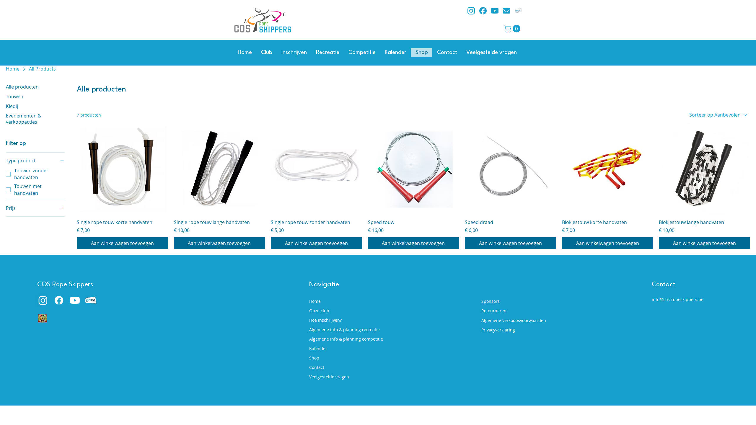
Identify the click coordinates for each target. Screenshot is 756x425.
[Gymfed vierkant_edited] (518, 10)
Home (315, 301)
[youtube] (494, 10)
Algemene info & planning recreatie (342, 329)
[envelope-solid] (506, 10)
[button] (513, 28)
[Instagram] (43, 300)
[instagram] (471, 10)
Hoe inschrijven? (325, 320)
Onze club (319, 310)
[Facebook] (59, 300)
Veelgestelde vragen (329, 377)
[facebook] (483, 10)
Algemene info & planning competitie (342, 339)
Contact (316, 367)
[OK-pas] (42, 318)
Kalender (318, 348)
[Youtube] (75, 300)
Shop (314, 358)
